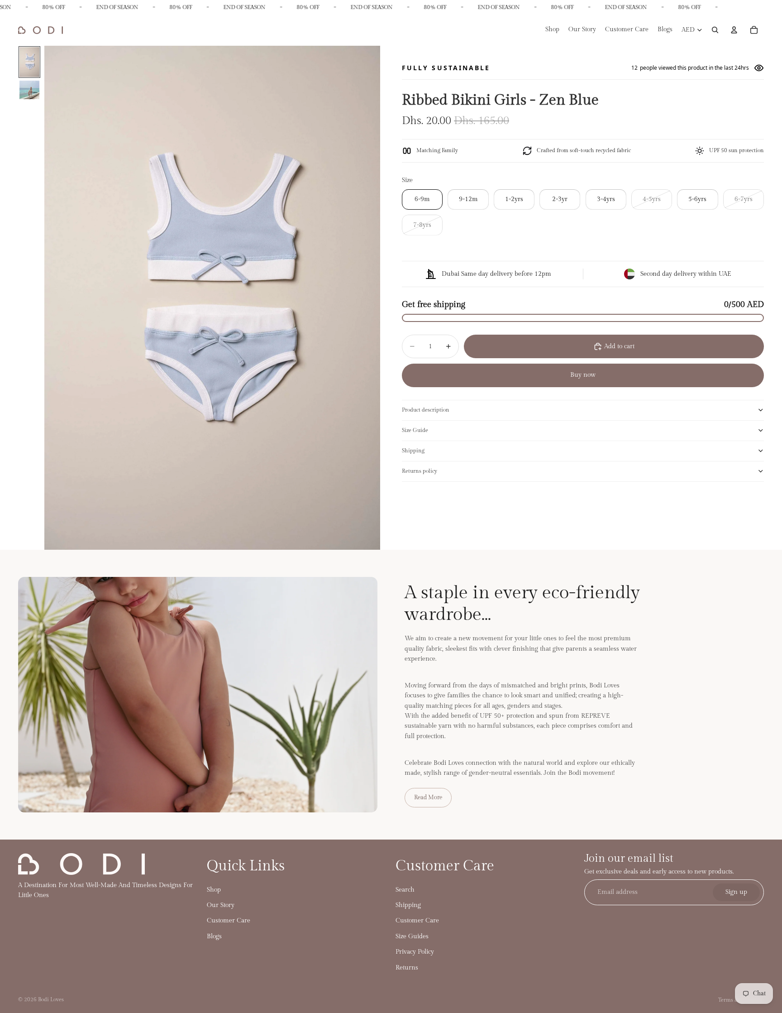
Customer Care (228, 920)
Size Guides (412, 936)
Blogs (214, 936)
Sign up (736, 892)
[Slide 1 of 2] (29, 62)
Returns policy (419, 471)
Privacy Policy (415, 951)
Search (405, 889)
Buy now (583, 375)
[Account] (734, 30)
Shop (214, 889)
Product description (425, 410)
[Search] (715, 30)
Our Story (220, 905)
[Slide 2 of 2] (29, 90)
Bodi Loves (51, 999)
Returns (407, 967)
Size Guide (415, 430)
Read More (428, 797)
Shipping (413, 450)
